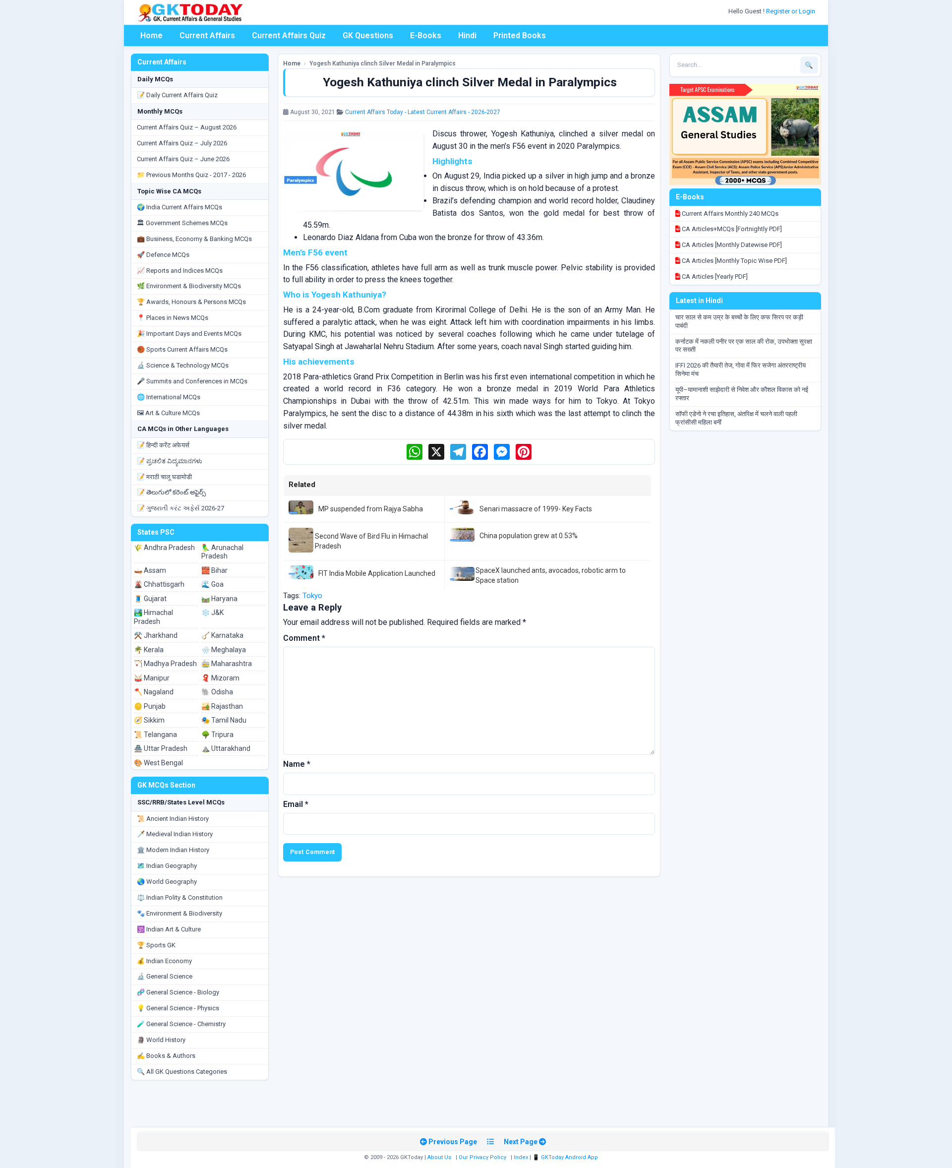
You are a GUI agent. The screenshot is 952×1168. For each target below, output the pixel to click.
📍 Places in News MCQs (172, 317)
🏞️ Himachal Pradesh (153, 617)
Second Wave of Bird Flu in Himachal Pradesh (371, 541)
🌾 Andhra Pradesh (164, 548)
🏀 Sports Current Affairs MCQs (182, 349)
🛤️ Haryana (219, 599)
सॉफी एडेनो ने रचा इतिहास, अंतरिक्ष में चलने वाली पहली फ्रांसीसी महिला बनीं (736, 418)
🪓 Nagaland (154, 692)
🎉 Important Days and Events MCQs (189, 333)
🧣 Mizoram (220, 678)
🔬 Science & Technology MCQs (183, 365)
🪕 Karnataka (222, 635)
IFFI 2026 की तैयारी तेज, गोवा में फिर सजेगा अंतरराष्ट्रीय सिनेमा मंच (740, 369)
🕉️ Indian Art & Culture (169, 929)
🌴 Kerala (149, 650)
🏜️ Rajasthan (222, 706)
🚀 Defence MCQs (163, 254)
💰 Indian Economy (164, 961)
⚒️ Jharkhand (156, 635)
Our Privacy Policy (482, 1157)
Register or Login (791, 11)
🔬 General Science (164, 976)
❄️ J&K (212, 612)
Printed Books (519, 35)
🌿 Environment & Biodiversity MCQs (189, 286)
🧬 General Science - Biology (178, 992)
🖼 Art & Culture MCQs (168, 413)
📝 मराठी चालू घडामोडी (164, 477)
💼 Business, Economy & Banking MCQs (194, 239)
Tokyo (312, 595)
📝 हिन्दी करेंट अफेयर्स (163, 445)
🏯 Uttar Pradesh (160, 748)
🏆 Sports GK (156, 945)
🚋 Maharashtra (226, 664)
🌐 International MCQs (168, 397)
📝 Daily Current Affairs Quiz (177, 95)
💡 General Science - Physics (178, 1008)
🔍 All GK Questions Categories (182, 1071)
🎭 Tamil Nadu (223, 720)
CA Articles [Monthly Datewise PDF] (731, 244)
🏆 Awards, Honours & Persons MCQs (191, 302)
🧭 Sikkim (149, 720)
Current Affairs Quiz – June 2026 (183, 159)
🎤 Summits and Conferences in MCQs (192, 381)
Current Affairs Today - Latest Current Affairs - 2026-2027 (422, 112)
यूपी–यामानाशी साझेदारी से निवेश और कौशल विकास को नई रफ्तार (741, 394)
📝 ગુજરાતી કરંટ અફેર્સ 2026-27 (180, 508)
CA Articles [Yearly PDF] (714, 276)
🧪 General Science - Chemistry (181, 1024)
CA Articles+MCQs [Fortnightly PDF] (731, 229)
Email (295, 804)
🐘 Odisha (217, 692)
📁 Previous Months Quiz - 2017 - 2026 (191, 175)
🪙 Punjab (150, 706)
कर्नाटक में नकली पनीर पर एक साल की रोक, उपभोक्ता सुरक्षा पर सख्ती (743, 346)
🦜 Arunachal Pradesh (222, 552)
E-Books (425, 35)
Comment (304, 638)
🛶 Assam (150, 570)
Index (521, 1157)
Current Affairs (207, 35)
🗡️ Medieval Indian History (175, 834)
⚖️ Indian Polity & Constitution (180, 897)
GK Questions (368, 35)
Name (296, 764)
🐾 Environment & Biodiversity (179, 913)
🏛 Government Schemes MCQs (182, 223)
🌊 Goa (212, 584)
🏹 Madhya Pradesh (165, 664)
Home (151, 35)
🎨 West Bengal (158, 763)
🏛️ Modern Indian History (173, 850)
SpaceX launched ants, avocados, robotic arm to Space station (551, 575)
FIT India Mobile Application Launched (376, 573)
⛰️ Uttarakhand (225, 748)
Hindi (467, 35)
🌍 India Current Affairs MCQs (179, 207)
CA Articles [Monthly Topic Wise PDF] (733, 260)
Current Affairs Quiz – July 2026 (182, 143)
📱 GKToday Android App (566, 1157)
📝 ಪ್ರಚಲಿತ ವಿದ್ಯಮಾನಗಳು (169, 461)
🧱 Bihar (214, 570)
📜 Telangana (155, 734)
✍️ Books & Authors (166, 1055)
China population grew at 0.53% (528, 536)
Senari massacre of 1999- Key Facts (535, 509)
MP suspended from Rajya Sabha (370, 509)
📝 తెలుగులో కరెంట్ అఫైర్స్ (171, 492)
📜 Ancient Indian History (173, 818)
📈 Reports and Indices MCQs (180, 270)
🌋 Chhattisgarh (159, 584)
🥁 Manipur (152, 678)
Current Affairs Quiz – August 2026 (187, 127)
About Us (439, 1157)
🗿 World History (161, 1040)
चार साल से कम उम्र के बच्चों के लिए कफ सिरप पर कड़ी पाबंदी (739, 321)
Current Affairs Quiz (289, 35)
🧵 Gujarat (150, 599)
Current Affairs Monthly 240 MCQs (729, 213)
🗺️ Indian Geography (167, 865)
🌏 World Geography (167, 881)
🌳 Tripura (217, 734)
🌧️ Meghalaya (223, 650)
